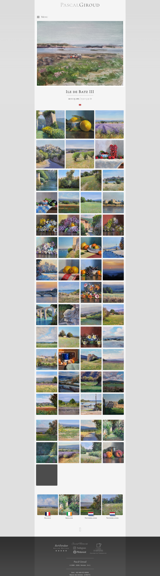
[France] (47, 504)
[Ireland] (69, 504)
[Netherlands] (90, 504)
